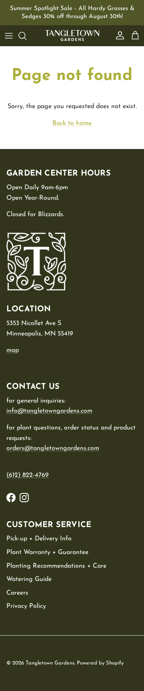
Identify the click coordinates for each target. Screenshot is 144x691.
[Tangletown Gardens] (72, 35)
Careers (17, 593)
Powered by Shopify (100, 663)
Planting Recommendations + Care (56, 566)
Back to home (72, 123)
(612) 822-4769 (27, 475)
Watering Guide (29, 579)
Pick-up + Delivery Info (39, 539)
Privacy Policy (26, 606)
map (12, 350)
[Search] (26, 36)
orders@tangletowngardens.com (52, 448)
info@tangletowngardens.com (49, 411)
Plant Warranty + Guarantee (47, 552)
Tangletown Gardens (50, 663)
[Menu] (9, 36)
